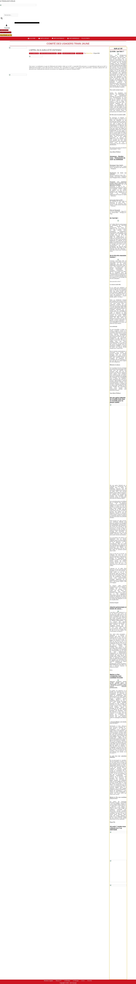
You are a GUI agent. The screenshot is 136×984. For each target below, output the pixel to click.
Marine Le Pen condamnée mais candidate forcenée (116, 676)
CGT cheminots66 (34, 53)
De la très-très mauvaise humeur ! (118, 256)
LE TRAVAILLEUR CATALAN (7, 1)
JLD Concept (73, 983)
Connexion (7, 28)
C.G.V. (83, 980)
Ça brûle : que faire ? (117, 51)
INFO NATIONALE (58, 38)
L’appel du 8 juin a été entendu (45, 50)
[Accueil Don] (18, 86)
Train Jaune (79, 53)
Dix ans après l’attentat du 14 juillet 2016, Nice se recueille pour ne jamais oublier (117, 400)
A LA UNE (32, 38)
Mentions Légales (48, 980)
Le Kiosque (76, 980)
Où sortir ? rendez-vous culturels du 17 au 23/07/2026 (118, 828)
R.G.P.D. (89, 980)
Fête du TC (58, 980)
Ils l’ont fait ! (114, 218)
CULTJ (59, 53)
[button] (32, 38)
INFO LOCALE (44, 38)
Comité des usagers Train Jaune (48, 53)
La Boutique (67, 980)
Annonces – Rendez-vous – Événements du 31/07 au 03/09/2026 (117, 158)
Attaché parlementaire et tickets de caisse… (118, 608)
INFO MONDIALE (74, 38)
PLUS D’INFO (85, 38)
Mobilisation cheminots (69, 53)
